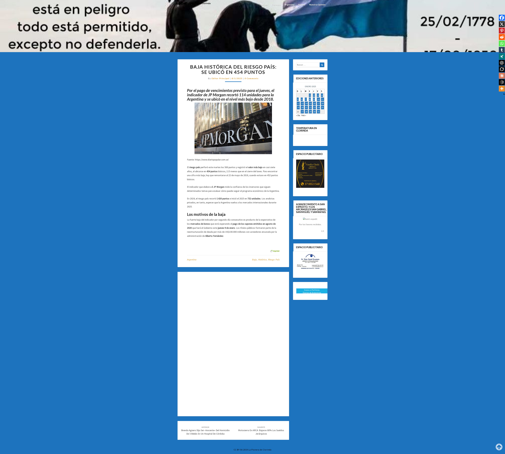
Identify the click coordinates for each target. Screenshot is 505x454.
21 (306, 107)
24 (318, 107)
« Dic (298, 115)
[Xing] (502, 56)
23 (314, 107)
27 (302, 111)
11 (322, 99)
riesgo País (274, 259)
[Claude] (502, 76)
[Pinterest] (502, 31)
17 (318, 103)
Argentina (289, 4)
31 (318, 111)
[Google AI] (502, 82)
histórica (262, 259)
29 (310, 111)
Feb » (303, 115)
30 (314, 111)
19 (298, 107)
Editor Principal (220, 78)
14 (306, 103)
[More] (502, 89)
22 (310, 107)
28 (306, 111)
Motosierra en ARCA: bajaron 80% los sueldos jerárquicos (261, 430)
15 (310, 103)
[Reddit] (502, 37)
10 (318, 99)
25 (322, 107)
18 (322, 103)
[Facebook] (502, 18)
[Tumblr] (502, 50)
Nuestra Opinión (317, 4)
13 (302, 103)
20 (302, 107)
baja (254, 259)
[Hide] (504, 94)
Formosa (276, 4)
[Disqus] (233, 309)
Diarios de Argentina (312, 292)
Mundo (301, 4)
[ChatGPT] (502, 63)
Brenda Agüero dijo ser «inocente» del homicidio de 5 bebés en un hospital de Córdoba (205, 430)
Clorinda (264, 4)
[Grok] (502, 69)
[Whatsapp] (502, 43)
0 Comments (251, 78)
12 (298, 103)
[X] (502, 24)
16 (314, 103)
